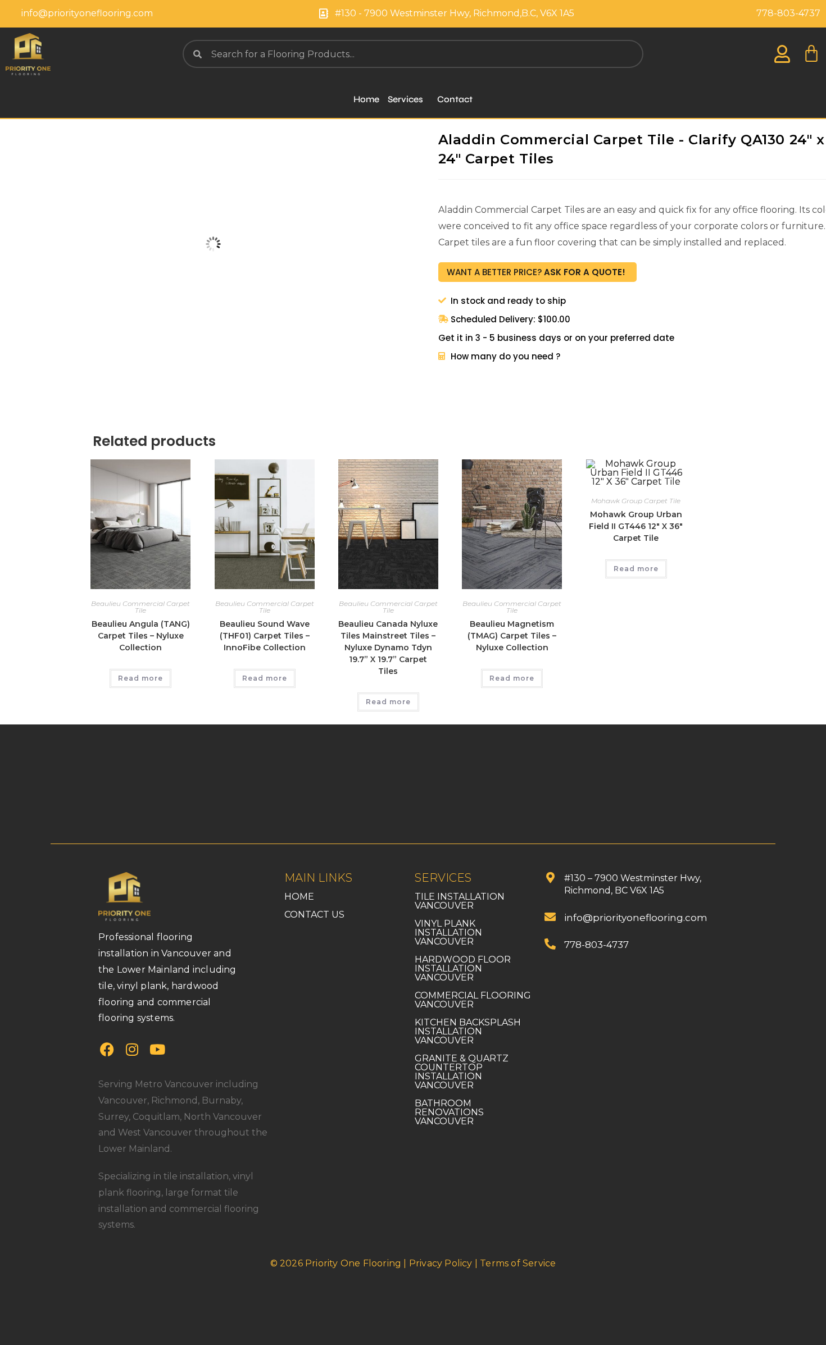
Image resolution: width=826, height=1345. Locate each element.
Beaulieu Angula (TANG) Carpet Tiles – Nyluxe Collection (141, 636)
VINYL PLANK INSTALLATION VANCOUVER (448, 932)
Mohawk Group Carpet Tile (635, 500)
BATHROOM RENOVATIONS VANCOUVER (449, 1112)
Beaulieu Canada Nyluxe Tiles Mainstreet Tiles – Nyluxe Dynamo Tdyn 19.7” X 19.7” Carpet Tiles (388, 647)
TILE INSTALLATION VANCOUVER (460, 901)
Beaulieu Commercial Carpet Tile (140, 606)
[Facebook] (106, 1049)
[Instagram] (132, 1049)
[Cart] (811, 54)
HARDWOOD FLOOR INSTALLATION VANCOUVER (463, 968)
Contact (455, 99)
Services (405, 99)
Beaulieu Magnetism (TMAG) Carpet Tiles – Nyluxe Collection (512, 636)
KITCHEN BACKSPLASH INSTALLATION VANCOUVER (468, 1031)
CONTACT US (314, 914)
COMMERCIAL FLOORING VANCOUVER (473, 1000)
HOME (299, 896)
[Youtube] (157, 1049)
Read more (140, 678)
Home (366, 99)
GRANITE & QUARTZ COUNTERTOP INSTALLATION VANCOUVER (462, 1072)
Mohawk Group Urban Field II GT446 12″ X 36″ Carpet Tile (636, 526)
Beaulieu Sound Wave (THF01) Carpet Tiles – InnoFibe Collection (265, 636)
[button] (408, 99)
